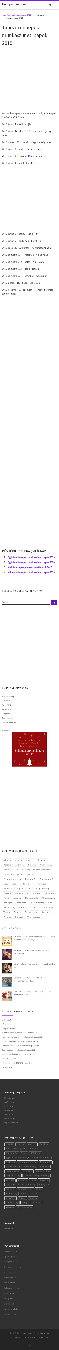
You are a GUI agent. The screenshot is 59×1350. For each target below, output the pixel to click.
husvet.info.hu (9, 1283)
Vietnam (7, 917)
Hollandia (24, 884)
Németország (31, 898)
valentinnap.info (10, 1314)
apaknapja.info (10, 1256)
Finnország (30, 879)
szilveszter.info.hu (11, 1309)
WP (20, 1337)
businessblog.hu (10, 1272)
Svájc (51, 903)
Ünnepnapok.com (24, 1333)
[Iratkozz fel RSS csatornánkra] (29, 1344)
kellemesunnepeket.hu (13, 1288)
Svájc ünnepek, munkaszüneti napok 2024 (19, 1050)
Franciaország (47, 879)
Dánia (6, 870)
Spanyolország (37, 903)
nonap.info (8, 1298)
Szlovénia (48, 907)
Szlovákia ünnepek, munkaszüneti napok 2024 (21, 1041)
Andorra (19, 860)
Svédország (9, 907)
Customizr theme (43, 1337)
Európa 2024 (7, 700)
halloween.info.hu (11, 1277)
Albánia (7, 860)
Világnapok (6, 713)
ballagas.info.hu (10, 1262)
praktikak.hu (9, 1304)
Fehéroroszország (12, 879)
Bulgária (32, 865)
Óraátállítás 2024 (9, 1058)
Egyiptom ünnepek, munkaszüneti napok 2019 (31, 557)
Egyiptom (30, 874)
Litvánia (7, 893)
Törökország (31, 912)
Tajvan (6, 912)
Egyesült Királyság (12, 874)
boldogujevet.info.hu (12, 1267)
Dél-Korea (18, 870)
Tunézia (17, 912)
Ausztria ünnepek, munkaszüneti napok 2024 (20, 1032)
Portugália (8, 903)
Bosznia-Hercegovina (14, 865)
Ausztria (30, 860)
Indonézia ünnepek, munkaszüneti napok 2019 (31, 572)
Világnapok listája (9, 1028)
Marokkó (37, 893)
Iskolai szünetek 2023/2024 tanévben (17, 1063)
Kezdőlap (6, 15)
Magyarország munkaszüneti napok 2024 (18, 1054)
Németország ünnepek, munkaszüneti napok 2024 (22, 1037)
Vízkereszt (6, 1020)
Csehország (46, 865)
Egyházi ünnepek (9, 722)
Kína (29, 888)
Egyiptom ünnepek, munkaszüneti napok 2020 (31, 562)
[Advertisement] (29, 78)
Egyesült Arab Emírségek (39, 870)
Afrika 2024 (6, 709)
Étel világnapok (8, 718)
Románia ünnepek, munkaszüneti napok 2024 (20, 1045)
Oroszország (48, 898)
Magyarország (8, 696)
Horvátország (39, 884)
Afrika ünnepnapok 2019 (21, 15)
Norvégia (17, 898)
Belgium (42, 860)
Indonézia (8, 888)
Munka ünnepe (35, 156)
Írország (19, 917)
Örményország (34, 917)
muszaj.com (9, 1293)
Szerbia (22, 907)
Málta (6, 898)
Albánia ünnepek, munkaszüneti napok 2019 (30, 567)
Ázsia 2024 (6, 705)
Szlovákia (35, 907)
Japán (20, 888)
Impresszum (9, 1228)
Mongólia (49, 893)
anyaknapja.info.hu (11, 1251)
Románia (21, 903)
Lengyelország (42, 888)
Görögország (9, 884)
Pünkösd (5, 1024)
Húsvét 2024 (7, 1067)
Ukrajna (45, 912)
